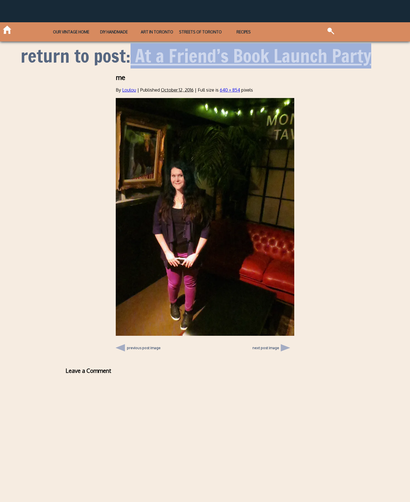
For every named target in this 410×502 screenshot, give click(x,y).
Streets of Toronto (200, 32)
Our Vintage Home (71, 32)
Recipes (244, 32)
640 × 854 (230, 90)
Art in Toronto (157, 32)
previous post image (144, 346)
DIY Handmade (114, 32)
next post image (265, 347)
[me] (205, 334)
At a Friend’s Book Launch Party (251, 55)
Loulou (129, 90)
